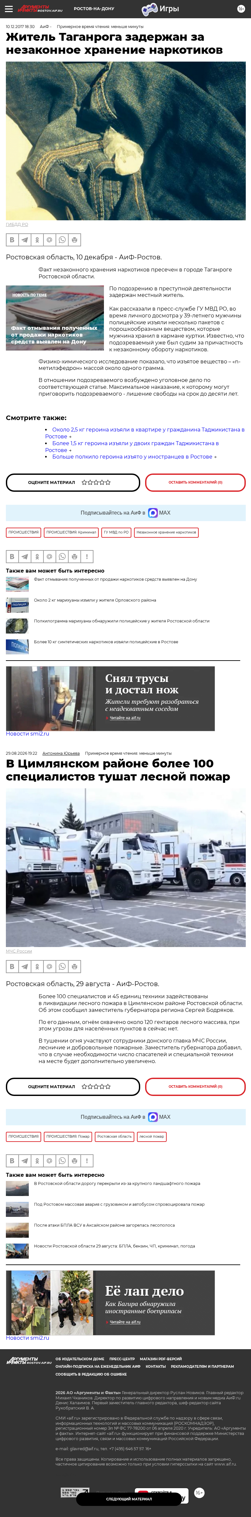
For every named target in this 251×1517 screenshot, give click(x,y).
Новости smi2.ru (27, 734)
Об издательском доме (80, 1359)
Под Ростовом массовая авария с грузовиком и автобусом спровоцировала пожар (119, 1204)
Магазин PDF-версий (161, 1359)
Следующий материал (129, 1499)
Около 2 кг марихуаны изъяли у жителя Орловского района (95, 600)
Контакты (156, 1366)
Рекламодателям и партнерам (202, 1366)
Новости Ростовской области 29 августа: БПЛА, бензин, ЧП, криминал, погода (114, 1246)
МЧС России (19, 951)
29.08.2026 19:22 (21, 753)
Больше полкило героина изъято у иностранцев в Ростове (132, 457)
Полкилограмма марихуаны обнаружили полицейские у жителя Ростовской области (121, 621)
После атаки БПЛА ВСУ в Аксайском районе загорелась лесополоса (104, 1225)
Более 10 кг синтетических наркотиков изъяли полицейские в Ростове (106, 641)
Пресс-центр (122, 1359)
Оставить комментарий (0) (196, 482)
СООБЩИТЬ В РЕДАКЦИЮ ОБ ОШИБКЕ (91, 1374)
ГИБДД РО (17, 224)
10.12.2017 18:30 (20, 26)
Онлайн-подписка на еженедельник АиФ (98, 1366)
